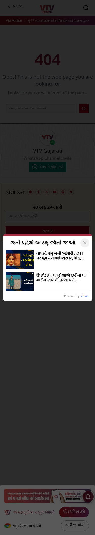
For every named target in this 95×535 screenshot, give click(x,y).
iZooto (85, 296)
